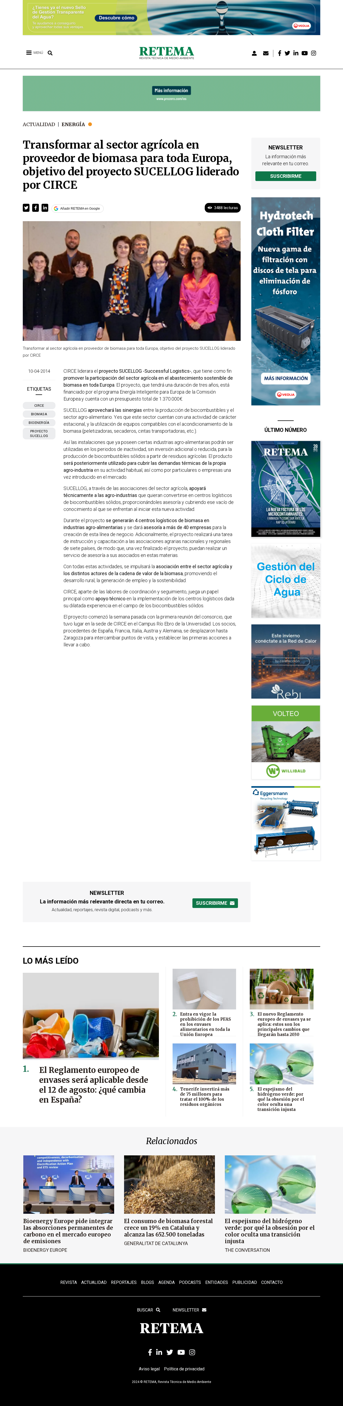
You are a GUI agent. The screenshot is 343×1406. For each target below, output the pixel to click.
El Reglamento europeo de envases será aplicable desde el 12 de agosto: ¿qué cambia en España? (93, 1085)
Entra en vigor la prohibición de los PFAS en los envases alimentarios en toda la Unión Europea (205, 1024)
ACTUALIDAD (94, 1282)
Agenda (166, 1282)
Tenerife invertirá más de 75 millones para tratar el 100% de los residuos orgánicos (204, 1097)
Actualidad (39, 124)
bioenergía (39, 423)
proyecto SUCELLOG (39, 433)
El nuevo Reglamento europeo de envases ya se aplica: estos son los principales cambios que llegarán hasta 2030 (284, 1024)
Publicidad (244, 1282)
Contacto (272, 1282)
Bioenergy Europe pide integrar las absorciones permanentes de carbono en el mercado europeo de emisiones (68, 1231)
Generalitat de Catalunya (156, 1243)
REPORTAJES (124, 1282)
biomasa (39, 414)
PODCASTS (190, 1282)
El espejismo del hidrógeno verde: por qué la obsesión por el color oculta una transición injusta (281, 1099)
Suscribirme (285, 176)
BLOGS (147, 1282)
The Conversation (247, 1250)
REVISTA (68, 1282)
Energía (73, 124)
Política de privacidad (184, 1368)
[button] (26, 208)
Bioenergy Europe (45, 1250)
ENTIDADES (216, 1282)
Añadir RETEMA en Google (80, 208)
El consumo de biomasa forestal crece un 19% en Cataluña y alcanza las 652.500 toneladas (168, 1228)
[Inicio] (168, 53)
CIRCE (39, 406)
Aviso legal (149, 1368)
